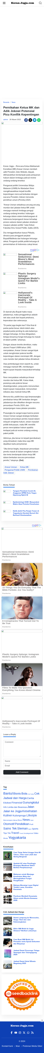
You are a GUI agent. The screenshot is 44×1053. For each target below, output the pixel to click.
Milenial (15, 820)
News (14, 102)
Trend (21, 833)
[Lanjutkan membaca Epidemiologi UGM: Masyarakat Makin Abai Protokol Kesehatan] (7, 503)
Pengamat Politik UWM (15, 470)
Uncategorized (28, 833)
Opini (31, 820)
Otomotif (8, 824)
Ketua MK (24, 467)
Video (36, 833)
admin (5, 119)
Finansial (17, 802)
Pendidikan (22, 824)
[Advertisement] (22, 27)
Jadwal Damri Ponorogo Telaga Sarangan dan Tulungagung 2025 (26, 952)
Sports (35, 828)
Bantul (8, 793)
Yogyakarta (17, 838)
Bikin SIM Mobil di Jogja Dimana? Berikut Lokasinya (24, 930)
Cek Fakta (31, 794)
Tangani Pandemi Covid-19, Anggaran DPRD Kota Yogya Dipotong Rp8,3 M (24, 493)
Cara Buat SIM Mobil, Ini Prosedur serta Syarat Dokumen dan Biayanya (26, 941)
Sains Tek (10, 828)
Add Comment (22, 772)
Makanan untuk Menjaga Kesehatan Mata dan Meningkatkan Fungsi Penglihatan (23, 877)
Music (20, 820)
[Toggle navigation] (4, 3)
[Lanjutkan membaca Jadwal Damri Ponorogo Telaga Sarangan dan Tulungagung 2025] (7, 953)
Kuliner (7, 815)
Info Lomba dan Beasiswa (15, 807)
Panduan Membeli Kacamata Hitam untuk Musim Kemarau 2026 (25, 898)
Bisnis (17, 793)
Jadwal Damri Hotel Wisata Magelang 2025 (24, 962)
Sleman (22, 828)
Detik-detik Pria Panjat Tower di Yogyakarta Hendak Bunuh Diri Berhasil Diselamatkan (26, 513)
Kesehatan (29, 811)
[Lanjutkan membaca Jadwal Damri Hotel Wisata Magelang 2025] (7, 964)
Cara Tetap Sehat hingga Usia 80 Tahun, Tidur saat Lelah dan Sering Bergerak (27, 854)
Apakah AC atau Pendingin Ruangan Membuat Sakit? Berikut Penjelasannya (24, 865)
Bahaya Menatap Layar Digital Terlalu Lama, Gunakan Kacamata (25, 887)
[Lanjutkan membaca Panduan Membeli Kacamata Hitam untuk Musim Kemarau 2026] (7, 899)
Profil (31, 824)
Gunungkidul (31, 802)
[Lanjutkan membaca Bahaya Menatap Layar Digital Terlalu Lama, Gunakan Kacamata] (7, 888)
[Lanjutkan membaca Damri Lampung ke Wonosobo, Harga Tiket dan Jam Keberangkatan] (7, 921)
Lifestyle (32, 815)
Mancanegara (8, 820)
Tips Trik (7, 833)
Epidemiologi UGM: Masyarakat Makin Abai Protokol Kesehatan (26, 503)
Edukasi (7, 803)
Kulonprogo (19, 815)
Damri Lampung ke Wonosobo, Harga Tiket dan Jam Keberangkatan (26, 920)
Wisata (5, 838)
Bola (24, 793)
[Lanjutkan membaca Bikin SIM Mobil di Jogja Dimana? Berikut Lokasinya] (7, 932)
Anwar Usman (11, 467)
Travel (15, 832)
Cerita (30, 798)
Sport (29, 829)
